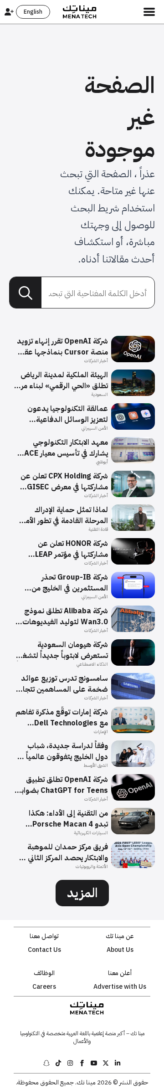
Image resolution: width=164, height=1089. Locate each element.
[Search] (25, 293)
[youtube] (94, 1063)
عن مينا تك (120, 936)
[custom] (117, 1063)
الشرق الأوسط (95, 765)
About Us (120, 950)
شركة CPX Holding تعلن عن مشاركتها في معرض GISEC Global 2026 (64, 482)
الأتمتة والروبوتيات (92, 866)
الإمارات (101, 731)
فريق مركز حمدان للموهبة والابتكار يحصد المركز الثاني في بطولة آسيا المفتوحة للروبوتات (64, 852)
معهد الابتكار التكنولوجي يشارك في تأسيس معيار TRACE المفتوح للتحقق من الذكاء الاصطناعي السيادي (61, 448)
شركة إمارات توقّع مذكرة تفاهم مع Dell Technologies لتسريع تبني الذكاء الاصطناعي (61, 718)
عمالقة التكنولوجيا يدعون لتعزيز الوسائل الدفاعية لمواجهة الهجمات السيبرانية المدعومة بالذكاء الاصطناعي (64, 414)
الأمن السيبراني (95, 428)
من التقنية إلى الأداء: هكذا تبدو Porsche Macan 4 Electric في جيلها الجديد (68, 819)
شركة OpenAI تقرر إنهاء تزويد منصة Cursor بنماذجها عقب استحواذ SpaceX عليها (62, 347)
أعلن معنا (120, 973)
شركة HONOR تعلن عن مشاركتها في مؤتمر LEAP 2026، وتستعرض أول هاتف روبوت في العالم (65, 549)
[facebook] (82, 1063)
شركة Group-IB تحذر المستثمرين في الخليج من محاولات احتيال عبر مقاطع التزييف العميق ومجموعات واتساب (67, 583)
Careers (44, 986)
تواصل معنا (44, 936)
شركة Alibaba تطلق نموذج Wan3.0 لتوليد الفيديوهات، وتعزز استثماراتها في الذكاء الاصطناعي (64, 616)
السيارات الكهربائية (91, 832)
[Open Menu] (149, 11)
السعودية (99, 394)
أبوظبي (102, 461)
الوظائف (44, 973)
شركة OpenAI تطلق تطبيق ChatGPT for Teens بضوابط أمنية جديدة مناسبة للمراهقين (61, 785)
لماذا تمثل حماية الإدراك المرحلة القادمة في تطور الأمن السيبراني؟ (64, 515)
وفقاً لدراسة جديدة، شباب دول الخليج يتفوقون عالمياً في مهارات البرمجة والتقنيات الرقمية (63, 751)
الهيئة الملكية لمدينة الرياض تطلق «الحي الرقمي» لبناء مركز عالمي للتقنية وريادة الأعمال (61, 380)
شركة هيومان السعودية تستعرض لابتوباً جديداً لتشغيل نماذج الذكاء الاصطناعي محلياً (61, 650)
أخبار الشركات (96, 360)
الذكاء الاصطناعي (92, 664)
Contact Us (44, 950)
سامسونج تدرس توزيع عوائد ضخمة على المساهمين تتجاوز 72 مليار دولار (62, 684)
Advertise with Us (119, 986)
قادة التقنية (98, 529)
